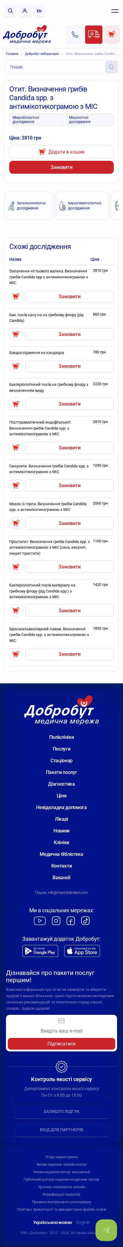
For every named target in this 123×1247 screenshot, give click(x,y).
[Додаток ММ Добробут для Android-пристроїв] (40, 951)
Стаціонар (61, 760)
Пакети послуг (61, 772)
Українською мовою (52, 1222)
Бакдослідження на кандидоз (36, 352)
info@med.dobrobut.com (68, 892)
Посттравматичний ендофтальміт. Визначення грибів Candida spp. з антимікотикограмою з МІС (40, 428)
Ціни (62, 796)
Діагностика (61, 784)
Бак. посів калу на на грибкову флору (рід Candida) (46, 318)
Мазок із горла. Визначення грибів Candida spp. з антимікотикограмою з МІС (48, 507)
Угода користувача (61, 1157)
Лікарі (61, 819)
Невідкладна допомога (61, 807)
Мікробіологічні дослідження (26, 119)
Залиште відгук (61, 1111)
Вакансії (61, 877)
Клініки (61, 842)
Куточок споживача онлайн (61, 1187)
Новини (61, 831)
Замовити (61, 167)
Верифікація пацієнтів (61, 1194)
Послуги (61, 749)
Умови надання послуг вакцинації (61, 1172)
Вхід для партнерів (61, 1129)
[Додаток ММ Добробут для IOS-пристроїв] (82, 951)
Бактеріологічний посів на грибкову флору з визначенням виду (48, 387)
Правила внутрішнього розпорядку (61, 1202)
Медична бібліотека (61, 854)
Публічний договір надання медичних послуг (61, 1179)
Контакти (61, 866)
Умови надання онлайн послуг (61, 1164)
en (39, 11)
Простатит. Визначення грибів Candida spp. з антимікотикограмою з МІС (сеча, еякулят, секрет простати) (49, 547)
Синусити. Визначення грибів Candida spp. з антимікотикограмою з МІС (49, 469)
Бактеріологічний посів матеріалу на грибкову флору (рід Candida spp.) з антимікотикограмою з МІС (42, 591)
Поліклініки (61, 737)
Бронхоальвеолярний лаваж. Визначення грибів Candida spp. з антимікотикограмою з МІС (49, 635)
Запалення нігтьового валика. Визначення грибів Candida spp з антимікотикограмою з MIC (48, 277)
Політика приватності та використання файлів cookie (61, 1209)
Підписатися (61, 1044)
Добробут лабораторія (42, 54)
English (83, 1222)
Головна (12, 54)
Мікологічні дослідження (80, 119)
